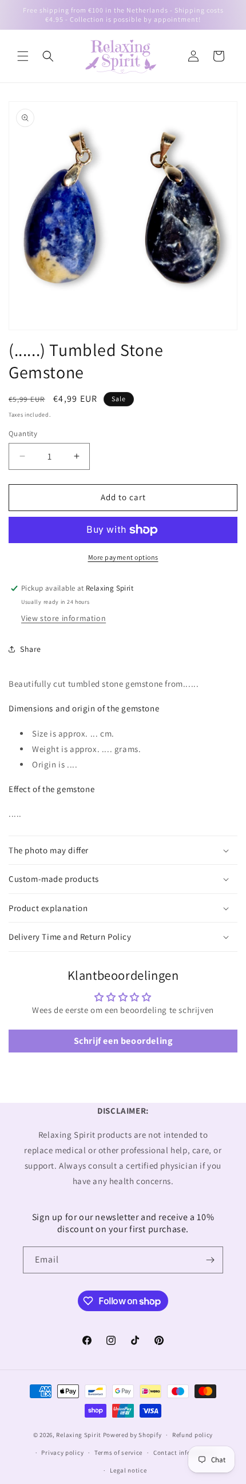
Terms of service (118, 1453)
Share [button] (30, 649)
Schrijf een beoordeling (123, 1041)
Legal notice (128, 1470)
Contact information (184, 1453)
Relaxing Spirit (78, 1435)
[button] (22, 56)
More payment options (123, 557)
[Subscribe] (210, 1259)
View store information (63, 618)
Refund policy (192, 1435)
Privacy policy (62, 1453)
